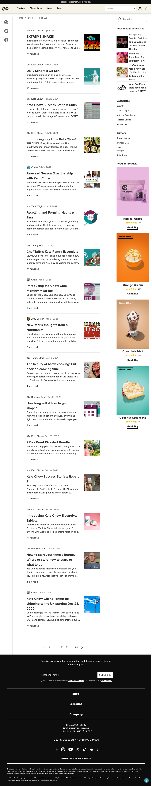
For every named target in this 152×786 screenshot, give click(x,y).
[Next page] (81, 647)
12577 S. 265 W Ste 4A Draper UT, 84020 (75, 740)
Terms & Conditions (75, 680)
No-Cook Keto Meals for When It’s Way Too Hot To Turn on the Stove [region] (135, 72)
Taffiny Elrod (37, 245)
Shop (75, 693)
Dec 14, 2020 (45, 592)
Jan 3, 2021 (52, 358)
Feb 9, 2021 (44, 167)
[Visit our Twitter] (6, 31)
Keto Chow (36, 30)
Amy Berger (37, 318)
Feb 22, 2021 (51, 99)
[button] (144, 780)
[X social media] (76, 749)
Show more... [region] (121, 124)
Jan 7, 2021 (50, 206)
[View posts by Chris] (28, 167)
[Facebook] (56, 749)
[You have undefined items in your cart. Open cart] (144, 8)
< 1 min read (32, 53)
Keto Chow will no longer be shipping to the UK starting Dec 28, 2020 (49, 603)
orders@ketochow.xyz (78, 727)
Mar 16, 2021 (50, 64)
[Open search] (132, 8)
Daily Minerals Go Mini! (43, 70)
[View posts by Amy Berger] (28, 319)
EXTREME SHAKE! (39, 36)
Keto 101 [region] (119, 106)
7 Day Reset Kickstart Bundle (47, 442)
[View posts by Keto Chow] (28, 30)
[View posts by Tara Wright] (28, 206)
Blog (30, 17)
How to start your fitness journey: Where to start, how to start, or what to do (51, 559)
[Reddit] (90, 749)
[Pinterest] (97, 749)
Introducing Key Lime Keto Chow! (51, 139)
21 (56, 647)
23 (66, 647)
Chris (33, 167)
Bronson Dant (38, 397)
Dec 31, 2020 (54, 397)
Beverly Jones (121, 138)
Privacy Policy (105, 680)
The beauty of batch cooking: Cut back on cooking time (51, 366)
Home (20, 17)
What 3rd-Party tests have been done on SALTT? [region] (135, 87)
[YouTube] (69, 749)
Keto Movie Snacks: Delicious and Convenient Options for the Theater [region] (136, 42)
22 (61, 647)
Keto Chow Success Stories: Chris (51, 104)
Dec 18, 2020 (51, 470)
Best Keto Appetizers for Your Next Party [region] (135, 57)
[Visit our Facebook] (6, 40)
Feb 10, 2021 (50, 133)
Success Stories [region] (122, 119)
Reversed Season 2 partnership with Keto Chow (49, 176)
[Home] (6, 9)
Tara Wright (37, 206)
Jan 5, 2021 (44, 279)
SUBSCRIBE (104, 675)
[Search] (118, 19)
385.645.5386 (78, 725)
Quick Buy (131, 227)
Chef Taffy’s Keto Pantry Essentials (52, 251)
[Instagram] (62, 749)
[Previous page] (43, 647)
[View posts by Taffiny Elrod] (28, 245)
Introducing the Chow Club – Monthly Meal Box (47, 288)
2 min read (31, 234)
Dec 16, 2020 (51, 509)
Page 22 (42, 17)
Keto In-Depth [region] (121, 110)
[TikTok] (83, 749)
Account (75, 704)
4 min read (31, 195)
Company (74, 714)
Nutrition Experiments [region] (125, 115)
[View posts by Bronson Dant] (28, 397)
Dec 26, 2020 (51, 436)
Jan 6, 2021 (52, 245)
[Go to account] (138, 8)
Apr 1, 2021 (50, 30)
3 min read (31, 425)
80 (75, 647)
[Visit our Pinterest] (6, 22)
